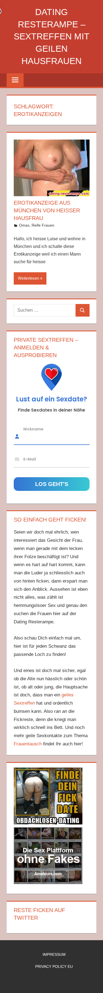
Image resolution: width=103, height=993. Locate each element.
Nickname (33, 429)
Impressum (54, 954)
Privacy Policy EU (54, 966)
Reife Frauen (43, 225)
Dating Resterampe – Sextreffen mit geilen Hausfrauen (52, 36)
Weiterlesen (28, 278)
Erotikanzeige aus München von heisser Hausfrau (47, 210)
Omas (24, 225)
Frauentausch (28, 743)
